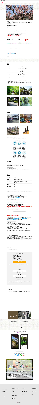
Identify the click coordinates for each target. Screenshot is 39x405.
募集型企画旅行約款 (34, 388)
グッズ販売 (23, 394)
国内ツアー (3, 396)
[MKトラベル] (18, 354)
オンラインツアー (4, 393)
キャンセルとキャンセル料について (12, 249)
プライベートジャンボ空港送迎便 (25, 392)
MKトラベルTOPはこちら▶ (11, 53)
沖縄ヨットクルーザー (14, 398)
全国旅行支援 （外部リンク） (19, 212)
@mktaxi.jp (19, 350)
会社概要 (33, 392)
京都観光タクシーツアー (5, 386)
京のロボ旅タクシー (5, 389)
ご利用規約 (13, 391)
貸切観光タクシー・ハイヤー (16, 386)
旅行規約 (16, 266)
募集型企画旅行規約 (17, 197)
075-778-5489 (20, 271)
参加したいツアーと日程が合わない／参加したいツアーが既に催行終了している (19, 291)
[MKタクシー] (15, 354)
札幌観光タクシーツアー (14, 395)
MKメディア (19, 327)
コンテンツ (23, 386)
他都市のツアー (14, 393)
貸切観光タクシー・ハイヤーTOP (15, 388)
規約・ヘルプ (33, 386)
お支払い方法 (9, 247)
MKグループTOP (33, 394)
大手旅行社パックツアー (24, 391)
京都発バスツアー (4, 391)
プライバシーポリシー (11, 266)
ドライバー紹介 (23, 388)
